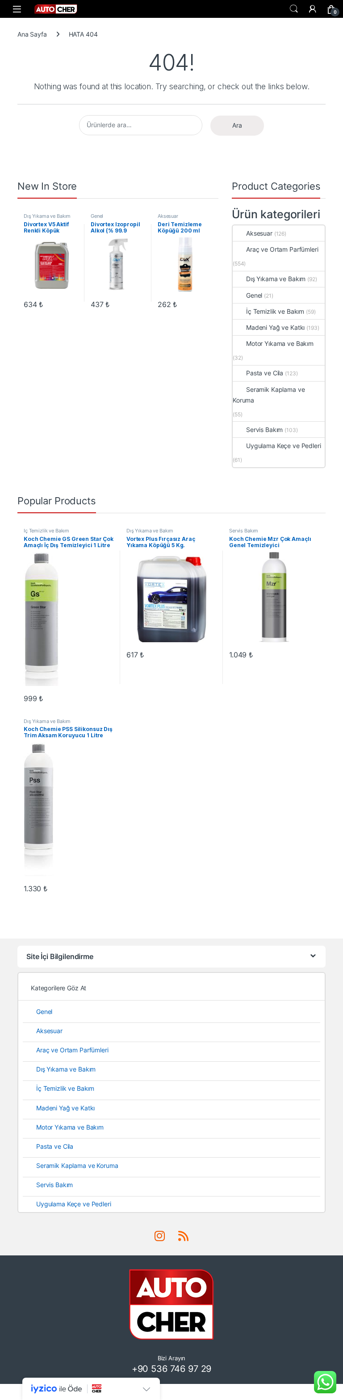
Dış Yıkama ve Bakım (47, 216)
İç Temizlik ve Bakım (275, 311)
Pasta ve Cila (264, 373)
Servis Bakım (264, 429)
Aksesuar (168, 216)
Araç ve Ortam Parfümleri (282, 249)
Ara (237, 125)
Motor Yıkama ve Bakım (280, 343)
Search (294, 9)
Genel (97, 216)
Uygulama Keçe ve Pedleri (283, 445)
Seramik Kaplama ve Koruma (269, 395)
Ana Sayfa (32, 34)
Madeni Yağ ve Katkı (275, 327)
